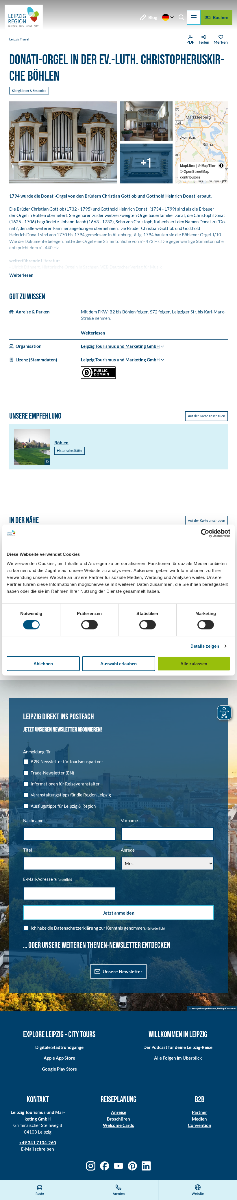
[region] (201, 142)
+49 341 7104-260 (37, 1142)
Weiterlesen (21, 275)
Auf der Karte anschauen (206, 416)
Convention (199, 1125)
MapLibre (187, 165)
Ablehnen (43, 663)
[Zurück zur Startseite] (24, 17)
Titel (27, 849)
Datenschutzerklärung (76, 927)
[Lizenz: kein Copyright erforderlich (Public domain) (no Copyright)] (98, 377)
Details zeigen (204, 646)
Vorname (129, 820)
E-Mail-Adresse (47, 879)
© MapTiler (207, 165)
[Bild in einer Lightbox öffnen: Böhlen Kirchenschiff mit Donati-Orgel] (146, 121)
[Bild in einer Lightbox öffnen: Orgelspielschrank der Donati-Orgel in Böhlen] (146, 163)
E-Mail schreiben (37, 1148)
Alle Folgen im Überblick (178, 1057)
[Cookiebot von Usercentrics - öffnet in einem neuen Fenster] (205, 533)
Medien (199, 1118)
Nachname (33, 820)
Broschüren (118, 1118)
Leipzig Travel (19, 39)
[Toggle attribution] (221, 165)
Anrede (128, 849)
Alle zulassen (193, 663)
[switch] (89, 624)
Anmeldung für (37, 751)
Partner (199, 1112)
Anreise (118, 1112)
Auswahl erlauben (118, 663)
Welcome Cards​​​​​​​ (118, 1125)
